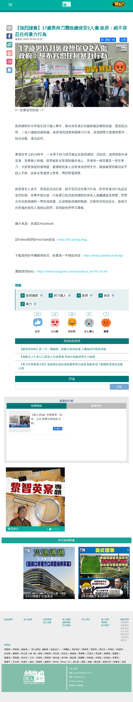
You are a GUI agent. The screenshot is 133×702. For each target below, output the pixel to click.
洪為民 (39, 657)
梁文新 (76, 662)
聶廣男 (39, 662)
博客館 (104, 622)
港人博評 (105, 619)
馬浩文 (102, 649)
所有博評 (105, 625)
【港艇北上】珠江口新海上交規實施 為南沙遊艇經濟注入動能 (57, 356)
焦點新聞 (8, 619)
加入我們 (125, 631)
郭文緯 (24, 653)
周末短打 (76, 649)
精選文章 (107, 662)
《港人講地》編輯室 (39, 649)
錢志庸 (73, 657)
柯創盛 (90, 657)
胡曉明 (48, 653)
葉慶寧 (115, 653)
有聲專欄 (47, 619)
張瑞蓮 (16, 649)
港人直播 (47, 622)
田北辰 (64, 653)
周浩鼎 (56, 653)
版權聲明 (125, 628)
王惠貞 (90, 653)
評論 (119, 386)
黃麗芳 (115, 657)
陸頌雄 (107, 657)
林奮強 (116, 662)
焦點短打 (55, 649)
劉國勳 (81, 657)
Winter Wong (59, 662)
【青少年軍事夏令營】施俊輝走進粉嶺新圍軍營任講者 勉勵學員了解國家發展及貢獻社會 (71, 366)
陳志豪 (97, 662)
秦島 (40, 653)
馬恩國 (16, 657)
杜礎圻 (24, 662)
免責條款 (125, 625)
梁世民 (94, 649)
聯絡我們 (125, 634)
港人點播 (28, 619)
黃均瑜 (64, 657)
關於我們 (125, 619)
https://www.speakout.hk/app (103, 255)
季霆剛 (81, 653)
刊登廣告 (125, 637)
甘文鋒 (16, 662)
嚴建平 (7, 662)
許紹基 (7, 653)
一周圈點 (65, 649)
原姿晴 (119, 649)
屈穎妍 (7, 649)
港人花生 (86, 619)
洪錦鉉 (98, 657)
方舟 (32, 657)
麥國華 (16, 653)
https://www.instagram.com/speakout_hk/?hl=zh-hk (72, 271)
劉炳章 (85, 649)
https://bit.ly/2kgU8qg (72, 239)
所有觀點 (66, 625)
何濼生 (111, 649)
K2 (69, 662)
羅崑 (83, 662)
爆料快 (124, 640)
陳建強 (7, 657)
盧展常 (48, 662)
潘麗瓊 (107, 653)
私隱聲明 (125, 622)
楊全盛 (56, 657)
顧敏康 (24, 649)
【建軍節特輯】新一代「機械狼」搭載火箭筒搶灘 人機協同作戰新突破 (63, 349)
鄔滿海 (73, 653)
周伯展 (98, 653)
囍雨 (124, 662)
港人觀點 (66, 619)
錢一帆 (33, 653)
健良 (32, 662)
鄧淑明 (48, 657)
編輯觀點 (66, 622)
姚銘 (90, 662)
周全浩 (24, 657)
